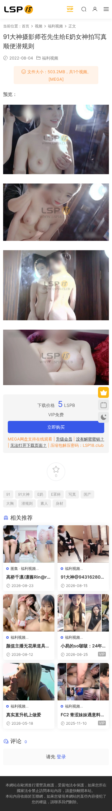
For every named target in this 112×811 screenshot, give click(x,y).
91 (8, 494)
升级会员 (64, 439)
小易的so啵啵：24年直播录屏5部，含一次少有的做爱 (82, 646)
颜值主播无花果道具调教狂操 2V (28, 646)
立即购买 (56, 427)
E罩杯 (56, 494)
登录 (61, 757)
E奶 (40, 494)
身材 (59, 503)
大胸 (10, 503)
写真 (72, 494)
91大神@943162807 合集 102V (82, 577)
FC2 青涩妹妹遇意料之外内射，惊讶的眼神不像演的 (83, 715)
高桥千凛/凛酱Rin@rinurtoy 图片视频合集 (28, 577)
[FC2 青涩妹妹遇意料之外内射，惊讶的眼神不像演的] (83, 681)
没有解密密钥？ (90, 439)
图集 (14, 568)
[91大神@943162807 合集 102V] (83, 544)
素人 (44, 503)
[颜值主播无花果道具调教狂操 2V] (28, 613)
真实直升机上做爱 (23, 714)
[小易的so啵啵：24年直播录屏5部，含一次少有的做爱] (83, 613)
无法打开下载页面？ (28, 445)
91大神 (24, 494)
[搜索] (83, 9)
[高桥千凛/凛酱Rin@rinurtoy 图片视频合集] (28, 544)
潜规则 (27, 503)
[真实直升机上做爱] (28, 681)
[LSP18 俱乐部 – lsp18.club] (18, 9)
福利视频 (50, 57)
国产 (87, 494)
